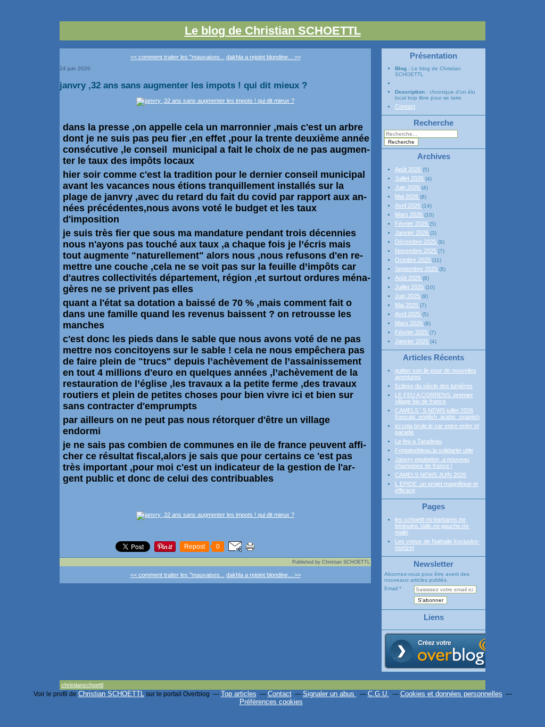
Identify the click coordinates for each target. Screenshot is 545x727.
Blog (401, 68)
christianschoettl (82, 685)
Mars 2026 (409, 214)
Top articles (239, 694)
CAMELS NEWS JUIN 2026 (430, 475)
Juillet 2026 (410, 178)
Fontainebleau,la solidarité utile (434, 450)
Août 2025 (409, 278)
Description (410, 92)
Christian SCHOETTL (111, 694)
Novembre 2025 (416, 250)
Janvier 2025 (412, 341)
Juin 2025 (408, 296)
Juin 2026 (408, 187)
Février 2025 (412, 332)
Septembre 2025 (417, 269)
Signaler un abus (330, 694)
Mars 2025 (409, 323)
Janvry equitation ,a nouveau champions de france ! (432, 462)
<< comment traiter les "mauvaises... (177, 57)
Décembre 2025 (416, 241)
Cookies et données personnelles (451, 694)
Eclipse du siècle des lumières (434, 386)
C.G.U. (378, 694)
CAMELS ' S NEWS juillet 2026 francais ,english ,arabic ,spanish (437, 413)
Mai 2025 (407, 305)
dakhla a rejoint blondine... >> (263, 57)
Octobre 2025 (413, 260)
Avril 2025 (408, 314)
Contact (405, 106)
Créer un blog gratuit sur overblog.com (444, 651)
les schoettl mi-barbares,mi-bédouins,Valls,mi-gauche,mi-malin (432, 525)
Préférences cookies (271, 702)
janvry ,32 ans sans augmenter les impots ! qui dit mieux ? (183, 85)
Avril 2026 (408, 205)
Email (391, 588)
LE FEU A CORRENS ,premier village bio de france (434, 398)
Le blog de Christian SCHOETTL (273, 30)
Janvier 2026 (412, 232)
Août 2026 (409, 169)
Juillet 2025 (410, 287)
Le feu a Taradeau (418, 441)
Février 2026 (412, 223)
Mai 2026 (407, 196)
